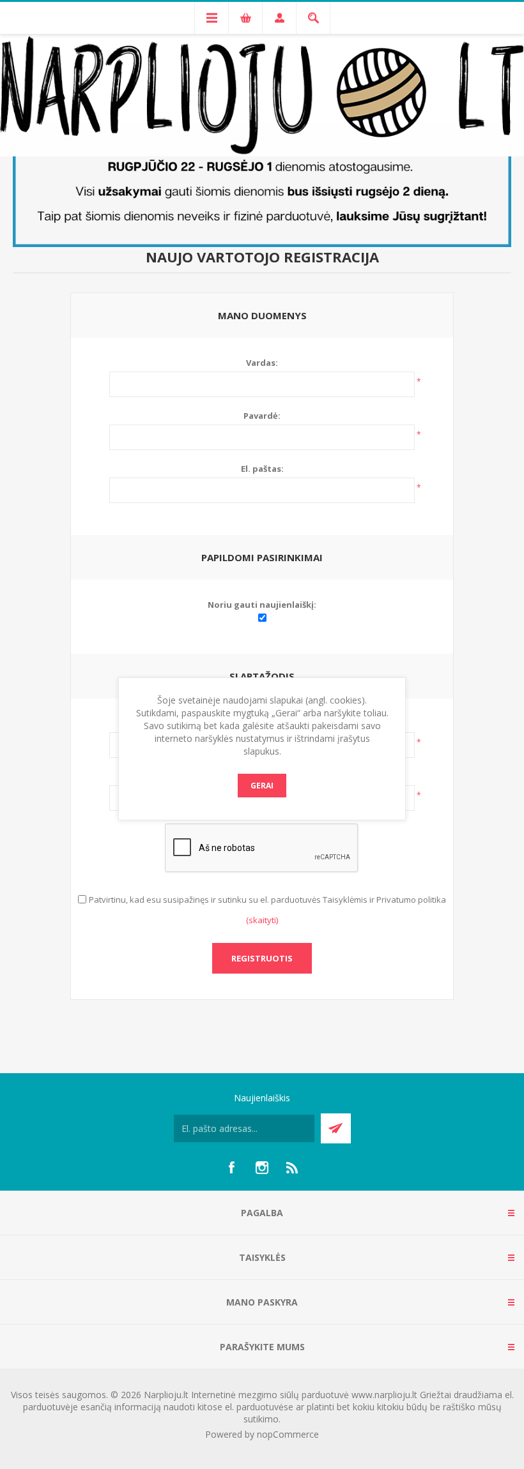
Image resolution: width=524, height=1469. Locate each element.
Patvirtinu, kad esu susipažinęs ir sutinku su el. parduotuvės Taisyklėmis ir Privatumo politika (267, 899)
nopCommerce (288, 1434)
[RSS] (292, 1167)
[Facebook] (231, 1167)
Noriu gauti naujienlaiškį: (262, 604)
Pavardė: (262, 415)
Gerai (262, 785)
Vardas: (262, 362)
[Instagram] (262, 1167)
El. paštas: (262, 468)
